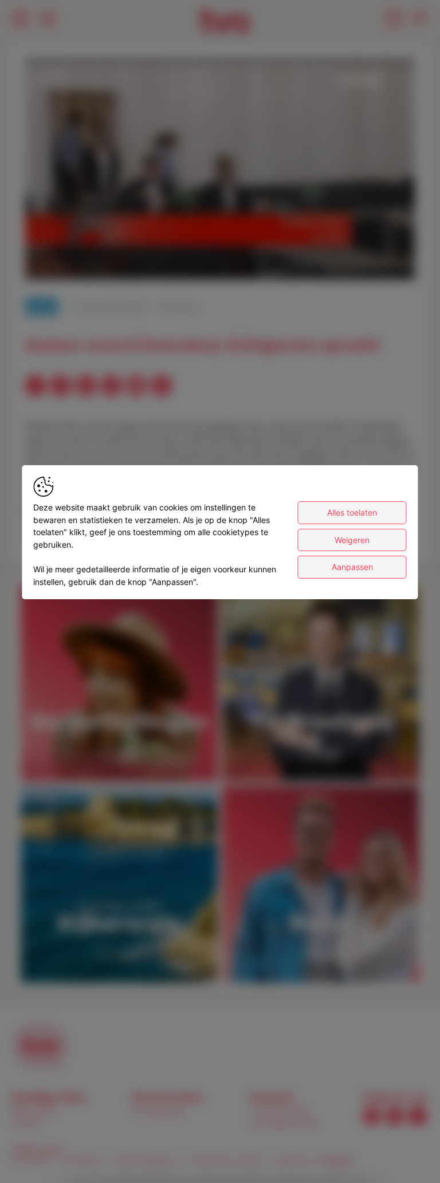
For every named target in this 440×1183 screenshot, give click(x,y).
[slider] (220, 242)
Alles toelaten (352, 512)
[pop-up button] (378, 260)
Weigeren (352, 540)
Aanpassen (352, 567)
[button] (222, 172)
